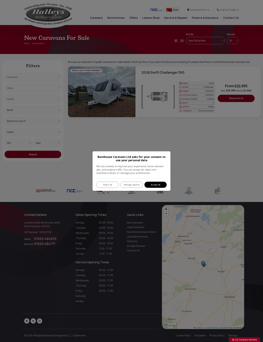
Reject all (107, 184)
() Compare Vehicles (246, 339)
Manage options (132, 184)
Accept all (155, 184)
